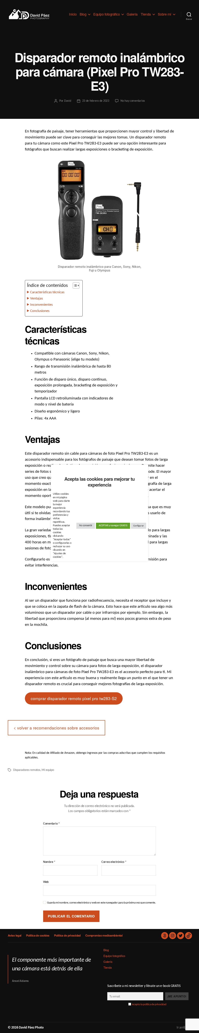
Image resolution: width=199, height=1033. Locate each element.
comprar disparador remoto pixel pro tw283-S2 (74, 698)
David (67, 100)
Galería (132, 14)
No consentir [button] (85, 525)
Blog (83, 14)
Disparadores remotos (26, 770)
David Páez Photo (31, 1027)
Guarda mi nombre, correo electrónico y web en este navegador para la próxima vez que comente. (101, 902)
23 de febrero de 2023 (95, 100)
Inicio (73, 14)
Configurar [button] (138, 525)
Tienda (146, 14)
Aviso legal (14, 935)
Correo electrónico (114, 862)
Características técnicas (47, 292)
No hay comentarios (132, 100)
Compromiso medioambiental (103, 935)
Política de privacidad (67, 935)
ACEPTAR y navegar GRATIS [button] (113, 525)
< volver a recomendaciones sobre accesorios (56, 728)
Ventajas (36, 298)
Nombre (49, 862)
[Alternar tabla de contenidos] (74, 285)
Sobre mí (164, 14)
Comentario (51, 823)
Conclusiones (39, 311)
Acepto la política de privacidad (149, 1004)
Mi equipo (48, 770)
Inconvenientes (41, 305)
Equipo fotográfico (106, 14)
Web (46, 882)
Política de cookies (37, 935)
